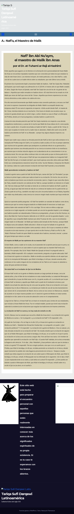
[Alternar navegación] (35, 34)
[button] (67, 34)
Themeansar (51, 510)
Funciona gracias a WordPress (28, 510)
